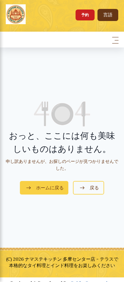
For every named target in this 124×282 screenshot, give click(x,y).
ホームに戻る (50, 187)
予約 (85, 14)
